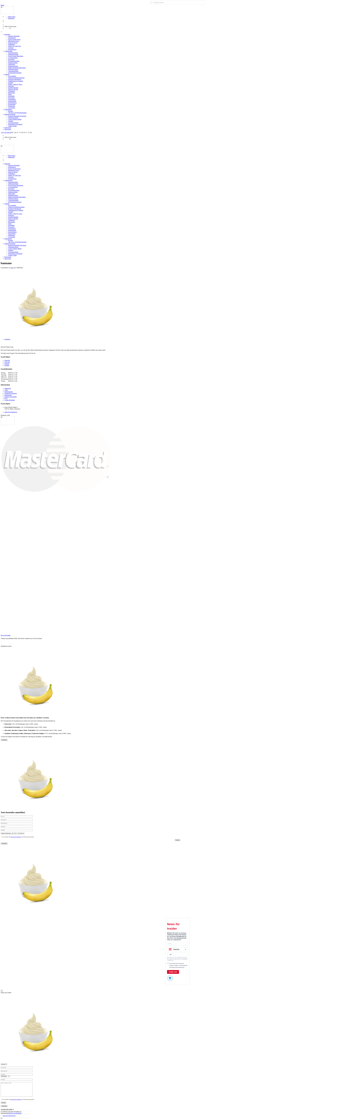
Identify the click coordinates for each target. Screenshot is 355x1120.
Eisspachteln (11, 104)
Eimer (10, 94)
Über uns (7, 362)
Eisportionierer (12, 102)
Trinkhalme (11, 91)
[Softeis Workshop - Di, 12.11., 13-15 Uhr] (12, 833)
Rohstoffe (7, 34)
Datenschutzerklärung (16, 837)
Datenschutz (8, 395)
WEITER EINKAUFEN (9, 1115)
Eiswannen (11, 97)
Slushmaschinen (13, 63)
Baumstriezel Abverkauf (15, 124)
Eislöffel (10, 83)
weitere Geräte (12, 126)
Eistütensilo (11, 106)
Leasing (6, 28)
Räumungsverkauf (9, 114)
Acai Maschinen (13, 58)
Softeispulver (12, 38)
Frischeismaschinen (14, 61)
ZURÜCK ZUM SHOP (14, 1113)
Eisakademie (8, 109)
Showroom (7, 129)
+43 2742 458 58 (6, 132)
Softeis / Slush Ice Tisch (15, 84)
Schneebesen (12, 99)
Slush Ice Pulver (13, 43)
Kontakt (6, 363)
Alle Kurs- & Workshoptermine (17, 112)
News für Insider (6, 635)
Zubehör (6, 74)
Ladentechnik (8, 51)
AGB (6, 390)
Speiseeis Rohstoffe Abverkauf (17, 116)
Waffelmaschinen (13, 69)
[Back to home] (7, 13)
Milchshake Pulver (13, 41)
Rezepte (10, 111)
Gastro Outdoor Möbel (14, 119)
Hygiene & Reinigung (14, 79)
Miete (12, 28)
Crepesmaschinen (13, 71)
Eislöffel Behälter (13, 88)
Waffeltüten (11, 44)
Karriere (6, 365)
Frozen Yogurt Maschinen (15, 56)
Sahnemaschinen (13, 66)
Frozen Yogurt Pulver (14, 39)
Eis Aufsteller (12, 76)
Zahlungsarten (8, 392)
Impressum (7, 388)
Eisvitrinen (11, 59)
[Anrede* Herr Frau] (4, 1064)
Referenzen (7, 127)
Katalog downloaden (10, 397)
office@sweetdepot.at (10, 412)
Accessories (11, 107)
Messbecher (11, 93)
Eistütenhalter (12, 101)
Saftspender (11, 64)
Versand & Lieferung (10, 393)
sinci (12, 267)
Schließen (4, 740)
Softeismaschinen (13, 54)
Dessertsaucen (12, 49)
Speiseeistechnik (13, 53)
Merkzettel (11, 18)
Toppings (11, 48)
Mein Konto (11, 16)
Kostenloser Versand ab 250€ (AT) (14, 25)
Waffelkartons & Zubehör (15, 81)
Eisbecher (11, 86)
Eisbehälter (11, 96)
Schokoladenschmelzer (15, 73)
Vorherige (7, 339)
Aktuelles (7, 360)
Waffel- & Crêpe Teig (14, 46)
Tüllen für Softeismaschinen (16, 78)
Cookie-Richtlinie (9, 400)
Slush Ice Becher (13, 89)
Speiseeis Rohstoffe (14, 36)
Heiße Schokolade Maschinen (17, 68)
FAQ (5, 398)
